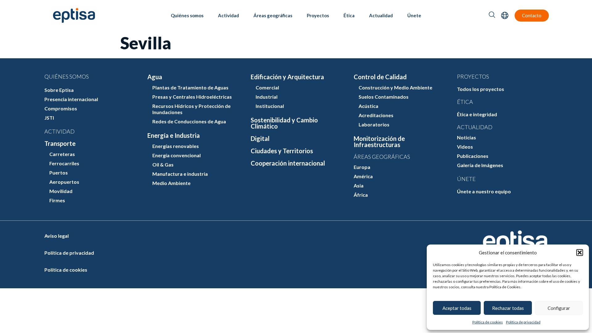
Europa (362, 167)
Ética (349, 15)
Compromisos (60, 108)
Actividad (228, 15)
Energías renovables (175, 146)
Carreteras (62, 154)
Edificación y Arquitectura (287, 76)
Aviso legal (56, 236)
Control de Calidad (380, 76)
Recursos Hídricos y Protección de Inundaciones (191, 109)
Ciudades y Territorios (282, 150)
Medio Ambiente (171, 183)
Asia (359, 185)
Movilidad (60, 191)
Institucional (270, 106)
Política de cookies (487, 322)
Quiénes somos (187, 15)
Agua (154, 76)
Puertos (58, 172)
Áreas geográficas (272, 15)
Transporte (60, 143)
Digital (260, 138)
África (361, 195)
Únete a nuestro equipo (484, 191)
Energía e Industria (173, 135)
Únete (414, 15)
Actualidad (381, 15)
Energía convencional (176, 155)
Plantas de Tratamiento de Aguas (190, 87)
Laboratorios (374, 124)
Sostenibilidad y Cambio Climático (284, 123)
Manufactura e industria (180, 174)
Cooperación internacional (288, 163)
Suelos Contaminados (384, 97)
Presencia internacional (71, 99)
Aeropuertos (64, 182)
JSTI (49, 118)
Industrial (267, 97)
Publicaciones (472, 156)
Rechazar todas (508, 308)
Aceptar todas (456, 308)
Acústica (368, 106)
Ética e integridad (477, 114)
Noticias (466, 137)
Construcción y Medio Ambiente (395, 87)
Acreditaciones (376, 115)
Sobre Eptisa (59, 90)
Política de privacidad (523, 322)
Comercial (267, 87)
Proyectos (318, 15)
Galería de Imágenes (480, 165)
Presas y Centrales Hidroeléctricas (192, 97)
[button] (580, 252)
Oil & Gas (163, 164)
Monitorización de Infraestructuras (379, 141)
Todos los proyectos (480, 89)
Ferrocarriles (64, 163)
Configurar (559, 308)
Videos (465, 147)
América (363, 176)
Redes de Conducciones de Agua (189, 121)
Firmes (57, 200)
